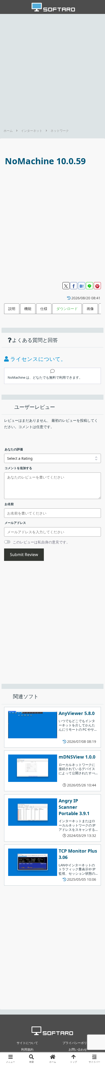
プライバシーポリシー (77, 1043)
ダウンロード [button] (67, 308)
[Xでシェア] (66, 285)
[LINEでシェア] (89, 285)
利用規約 (27, 1049)
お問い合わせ (78, 1049)
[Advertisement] (52, 69)
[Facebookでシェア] (73, 285)
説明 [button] (11, 308)
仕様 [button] (43, 308)
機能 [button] (27, 308)
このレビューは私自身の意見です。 (41, 542)
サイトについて (27, 1043)
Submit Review (24, 554)
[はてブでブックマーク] (81, 285)
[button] (94, 746)
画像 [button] (90, 308)
